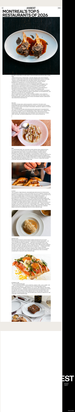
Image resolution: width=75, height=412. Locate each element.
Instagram (66, 383)
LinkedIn (66, 385)
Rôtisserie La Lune (30, 92)
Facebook (66, 384)
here (31, 159)
